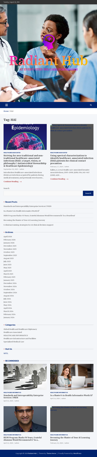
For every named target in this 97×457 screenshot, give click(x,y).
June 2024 (8, 302)
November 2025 (10, 249)
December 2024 (10, 283)
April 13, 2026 (8, 443)
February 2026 (9, 240)
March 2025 (8, 274)
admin (22, 169)
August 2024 (9, 296)
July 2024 (7, 299)
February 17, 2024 (56, 166)
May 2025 (7, 268)
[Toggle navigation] (7, 105)
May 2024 (7, 305)
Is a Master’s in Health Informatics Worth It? (21, 211)
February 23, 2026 (56, 443)
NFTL (6, 353)
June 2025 (7, 265)
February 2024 (9, 314)
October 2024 (9, 289)
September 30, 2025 (11, 169)
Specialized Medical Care (14, 342)
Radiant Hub (32, 453)
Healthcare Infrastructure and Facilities (20, 338)
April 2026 (8, 237)
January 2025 (9, 280)
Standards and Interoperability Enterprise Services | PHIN (27, 206)
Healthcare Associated (12, 152)
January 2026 (9, 243)
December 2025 (10, 246)
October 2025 (9, 252)
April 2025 (8, 271)
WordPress (77, 453)
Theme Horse (51, 453)
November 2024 (10, 286)
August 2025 (9, 258)
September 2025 (10, 255)
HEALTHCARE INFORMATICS (16, 335)
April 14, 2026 (55, 398)
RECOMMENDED (12, 361)
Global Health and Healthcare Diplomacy (20, 329)
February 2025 (9, 277)
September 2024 (10, 293)
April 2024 (8, 308)
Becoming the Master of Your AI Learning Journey (24, 220)
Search (6, 188)
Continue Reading (11, 181)
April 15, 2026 (8, 401)
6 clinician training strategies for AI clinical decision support (28, 225)
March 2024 (8, 311)
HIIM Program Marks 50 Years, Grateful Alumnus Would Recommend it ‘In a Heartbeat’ (39, 216)
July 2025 (7, 261)
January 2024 (9, 317)
